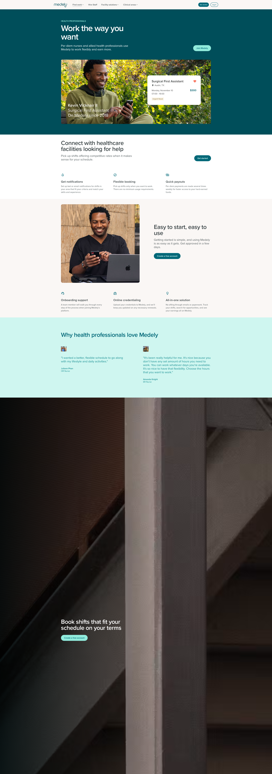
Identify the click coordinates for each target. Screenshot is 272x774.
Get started (203, 5)
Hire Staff (92, 4)
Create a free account (167, 256)
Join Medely (202, 48)
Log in (214, 5)
